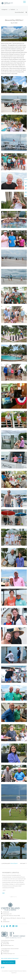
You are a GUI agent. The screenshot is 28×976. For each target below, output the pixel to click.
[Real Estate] (10, 926)
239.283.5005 (6, 921)
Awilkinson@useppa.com (9, 953)
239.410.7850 (6, 943)
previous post (6, 863)
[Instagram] (4, 926)
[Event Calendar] (13, 926)
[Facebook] (1, 926)
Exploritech (14, 972)
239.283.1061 (6, 912)
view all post (14, 863)
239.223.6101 (6, 951)
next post (23, 863)
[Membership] (7, 926)
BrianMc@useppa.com (8, 945)
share (26, 179)
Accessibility (4, 971)
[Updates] (16, 926)
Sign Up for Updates (8, 962)
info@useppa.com (7, 913)
